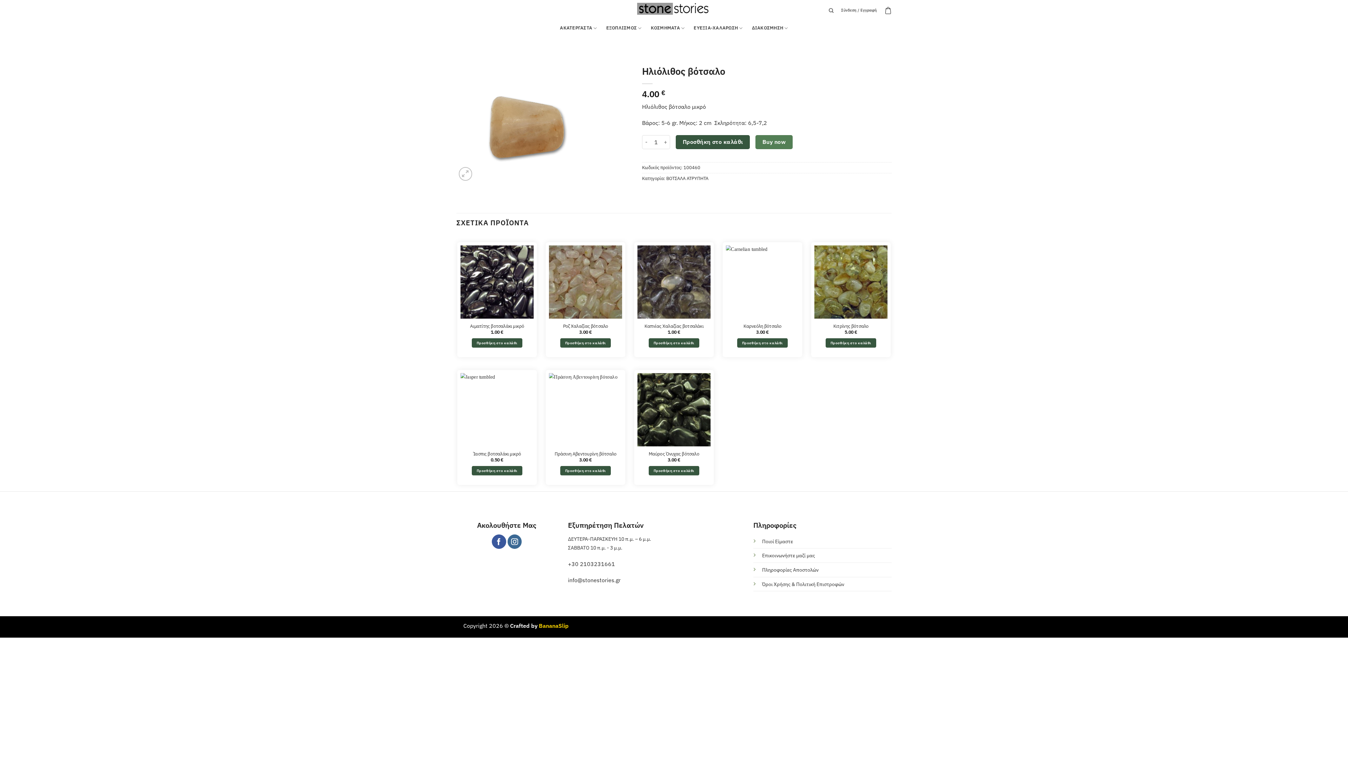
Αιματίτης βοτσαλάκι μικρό (497, 326)
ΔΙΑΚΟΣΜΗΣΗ (768, 28)
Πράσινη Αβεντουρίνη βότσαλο (585, 454)
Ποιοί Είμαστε (777, 541)
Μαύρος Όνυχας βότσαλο (674, 454)
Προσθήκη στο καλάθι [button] (497, 342)
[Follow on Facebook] (499, 541)
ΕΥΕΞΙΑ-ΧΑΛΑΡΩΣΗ (716, 28)
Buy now (774, 141)
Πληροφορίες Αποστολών (790, 569)
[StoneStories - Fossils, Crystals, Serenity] (674, 8)
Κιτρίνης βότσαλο (851, 326)
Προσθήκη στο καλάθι (713, 141)
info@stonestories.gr (594, 580)
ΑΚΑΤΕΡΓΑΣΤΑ (576, 28)
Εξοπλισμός (621, 28)
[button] (888, 11)
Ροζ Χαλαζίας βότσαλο (585, 326)
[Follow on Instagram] (515, 541)
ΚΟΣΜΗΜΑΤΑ (665, 28)
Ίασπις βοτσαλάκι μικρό (497, 454)
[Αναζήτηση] (831, 10)
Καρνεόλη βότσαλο (763, 326)
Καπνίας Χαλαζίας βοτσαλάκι (674, 326)
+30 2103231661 (591, 563)
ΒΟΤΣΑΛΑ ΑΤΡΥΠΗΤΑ (687, 178)
